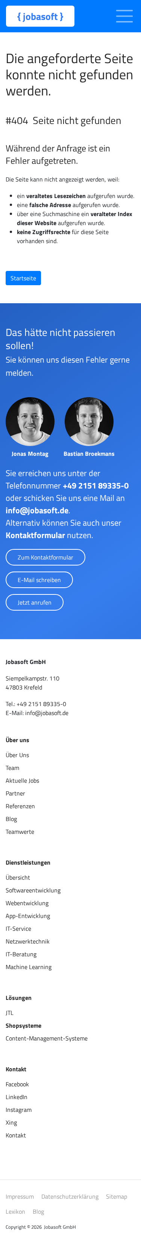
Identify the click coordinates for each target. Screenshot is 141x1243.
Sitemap (116, 1196)
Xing (11, 1122)
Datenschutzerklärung (70, 1196)
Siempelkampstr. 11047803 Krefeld (32, 683)
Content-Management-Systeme (47, 1038)
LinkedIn (16, 1096)
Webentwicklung (27, 902)
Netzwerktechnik (28, 941)
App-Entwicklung (28, 915)
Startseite (23, 278)
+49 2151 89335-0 (96, 485)
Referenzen (20, 806)
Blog (11, 818)
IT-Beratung (21, 954)
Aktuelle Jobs (22, 780)
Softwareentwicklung (33, 890)
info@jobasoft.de (37, 510)
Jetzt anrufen (35, 602)
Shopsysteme (23, 1025)
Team (12, 767)
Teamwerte (20, 831)
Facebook (17, 1084)
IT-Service (18, 928)
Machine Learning (29, 966)
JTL (10, 1012)
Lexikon (15, 1211)
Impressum (20, 1196)
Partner (15, 793)
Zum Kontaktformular (45, 557)
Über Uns (17, 754)
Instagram (19, 1109)
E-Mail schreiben (39, 579)
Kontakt (16, 1135)
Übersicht (18, 877)
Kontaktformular (35, 535)
